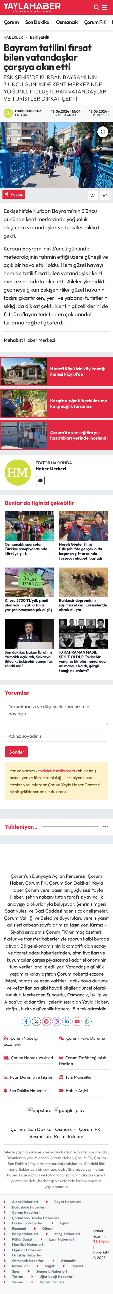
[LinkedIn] (66, 1021)
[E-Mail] (40, 480)
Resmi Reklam (68, 1136)
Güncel (47, 1228)
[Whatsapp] (87, 1021)
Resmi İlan (40, 1136)
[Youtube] (76, 1021)
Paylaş (17, 194)
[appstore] (39, 1111)
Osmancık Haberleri (27, 1260)
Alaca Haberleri (24, 1201)
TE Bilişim (101, 1241)
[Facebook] (26, 1021)
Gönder (16, 752)
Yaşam (17, 1282)
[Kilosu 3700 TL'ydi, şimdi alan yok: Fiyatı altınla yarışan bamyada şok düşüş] (29, 582)
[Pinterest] (46, 1021)
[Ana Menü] (104, 7)
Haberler (13, 37)
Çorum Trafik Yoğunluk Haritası (82, 1060)
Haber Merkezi (51, 468)
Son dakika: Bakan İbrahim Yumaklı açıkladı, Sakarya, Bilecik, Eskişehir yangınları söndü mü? (29, 659)
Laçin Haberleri (61, 1239)
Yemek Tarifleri (51, 1282)
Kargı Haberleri (66, 1234)
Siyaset (76, 1266)
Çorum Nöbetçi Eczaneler (21, 1041)
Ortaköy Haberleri (26, 1255)
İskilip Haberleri (24, 1234)
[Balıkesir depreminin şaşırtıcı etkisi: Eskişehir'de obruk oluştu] (84, 582)
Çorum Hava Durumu (85, 1038)
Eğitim (64, 1223)
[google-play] (69, 1111)
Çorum (11, 22)
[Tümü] (105, 827)
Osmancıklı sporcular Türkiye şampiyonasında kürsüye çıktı (26, 549)
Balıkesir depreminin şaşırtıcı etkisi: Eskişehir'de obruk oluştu (83, 605)
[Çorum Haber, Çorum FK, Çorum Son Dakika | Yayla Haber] (32, 7)
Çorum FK (95, 22)
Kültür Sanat (21, 1239)
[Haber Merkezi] (18, 472)
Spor (15, 1271)
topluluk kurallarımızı (57, 770)
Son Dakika (37, 22)
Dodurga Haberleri (27, 1223)
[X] (36, 1021)
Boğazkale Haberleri (28, 1207)
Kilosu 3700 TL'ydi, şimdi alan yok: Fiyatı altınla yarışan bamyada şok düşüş (28, 605)
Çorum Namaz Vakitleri (32, 1057)
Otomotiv (68, 1260)
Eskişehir (39, 37)
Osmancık (67, 22)
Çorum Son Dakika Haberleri (35, 1218)
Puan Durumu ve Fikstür (31, 1077)
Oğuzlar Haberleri (26, 1250)
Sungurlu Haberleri (51, 1271)
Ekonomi (18, 1228)
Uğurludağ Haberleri (56, 1276)
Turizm (17, 1276)
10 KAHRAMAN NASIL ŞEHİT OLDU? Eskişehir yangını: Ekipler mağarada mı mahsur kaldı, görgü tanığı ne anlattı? (82, 661)
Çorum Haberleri (25, 1212)
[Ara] (97, 7)
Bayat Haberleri (67, 1201)
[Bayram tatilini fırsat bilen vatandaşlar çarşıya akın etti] (56, 155)
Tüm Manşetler (78, 1077)
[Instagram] (56, 1021)
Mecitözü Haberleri (27, 1244)
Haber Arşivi (77, 1090)
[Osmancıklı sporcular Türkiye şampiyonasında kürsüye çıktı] (29, 525)
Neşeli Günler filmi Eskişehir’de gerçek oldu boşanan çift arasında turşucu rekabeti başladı (80, 551)
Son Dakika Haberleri (28, 1090)
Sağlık (49, 1266)
